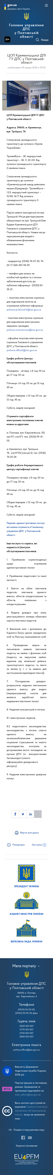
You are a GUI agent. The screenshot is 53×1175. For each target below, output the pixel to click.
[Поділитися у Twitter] (22, 814)
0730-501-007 (26, 1033)
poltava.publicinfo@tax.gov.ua (24, 310)
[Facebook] (23, 1138)
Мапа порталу (24, 966)
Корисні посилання (26, 1146)
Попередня (19, 845)
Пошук (45, 40)
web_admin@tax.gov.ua (27, 1095)
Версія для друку (29, 833)
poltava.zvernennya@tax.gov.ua (25, 330)
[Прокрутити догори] (48, 1159)
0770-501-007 (26, 1030)
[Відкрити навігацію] (46, 5)
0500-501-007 (27, 1026)
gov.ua (12, 5)
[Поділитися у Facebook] (15, 814)
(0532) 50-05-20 (23, 1013)
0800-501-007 (27, 1037)
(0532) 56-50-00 (26, 1009)
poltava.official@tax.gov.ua (22, 350)
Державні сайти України (18, 9)
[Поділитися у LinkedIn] (30, 814)
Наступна (37, 845)
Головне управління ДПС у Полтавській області (26, 31)
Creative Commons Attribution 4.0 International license (31, 1111)
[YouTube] (30, 1138)
